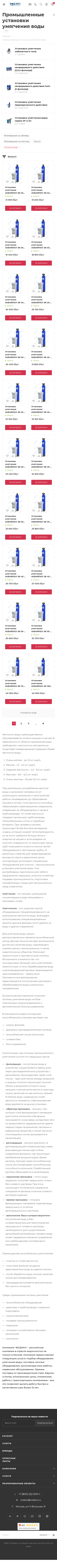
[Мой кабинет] (46, 4)
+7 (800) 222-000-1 (29, 1494)
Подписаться (45, 1423)
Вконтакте (10, 1516)
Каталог (7, 1436)
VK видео (40, 1516)
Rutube (32, 1516)
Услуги (6, 1443)
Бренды (7, 1451)
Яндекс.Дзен (47, 1516)
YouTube (25, 1516)
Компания (9, 1468)
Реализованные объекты (18, 1483)
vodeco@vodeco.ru (30, 1500)
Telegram (17, 1516)
